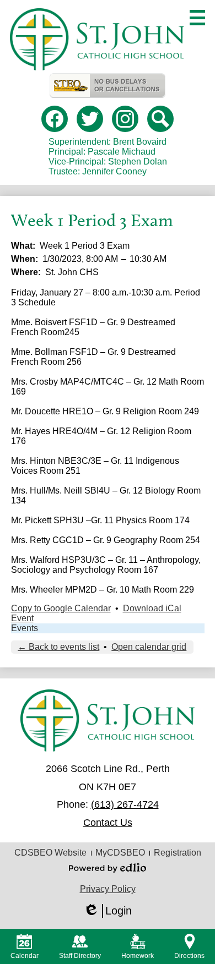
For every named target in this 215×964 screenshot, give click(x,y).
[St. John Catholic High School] (97, 39)
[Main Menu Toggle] (197, 18)
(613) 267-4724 (125, 804)
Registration (177, 852)
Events (24, 628)
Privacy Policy (108, 889)
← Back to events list (58, 646)
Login (107, 911)
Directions (189, 956)
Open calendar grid (148, 646)
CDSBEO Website (50, 852)
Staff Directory (80, 956)
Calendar (24, 956)
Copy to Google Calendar (61, 608)
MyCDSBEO (120, 852)
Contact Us (107, 822)
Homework (137, 956)
